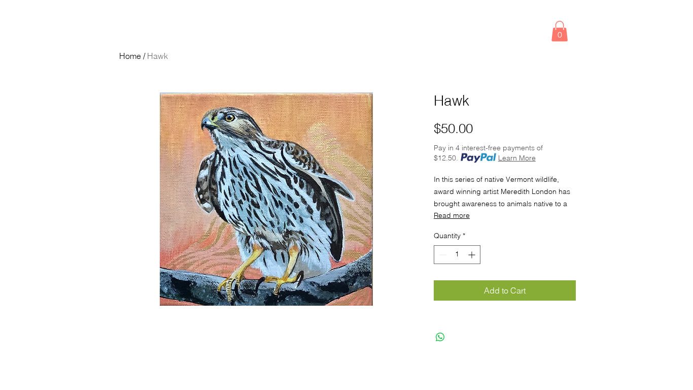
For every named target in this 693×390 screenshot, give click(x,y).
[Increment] (472, 255)
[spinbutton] (457, 255)
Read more (452, 215)
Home (130, 56)
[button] (559, 31)
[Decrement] (441, 255)
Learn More (517, 157)
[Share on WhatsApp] (440, 337)
